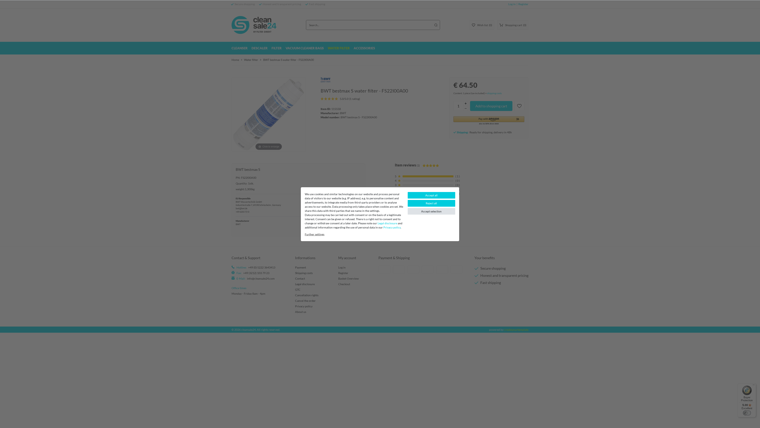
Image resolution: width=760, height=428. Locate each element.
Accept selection (431, 211)
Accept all (431, 195)
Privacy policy (392, 227)
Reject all (431, 203)
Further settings (314, 234)
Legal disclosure (387, 223)
